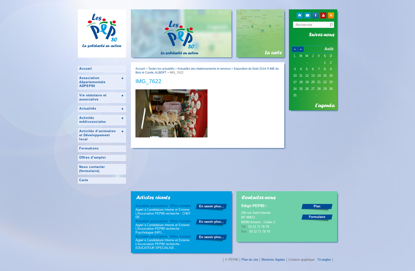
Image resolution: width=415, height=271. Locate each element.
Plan (317, 206)
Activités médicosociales (92, 120)
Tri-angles (324, 259)
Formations (89, 148)
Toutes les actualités (161, 68)
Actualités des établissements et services (204, 68)
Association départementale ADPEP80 (92, 82)
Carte (83, 180)
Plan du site (250, 259)
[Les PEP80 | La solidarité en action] (101, 40)
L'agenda (325, 105)
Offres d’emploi (92, 157)
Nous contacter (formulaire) (92, 169)
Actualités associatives (151, 206)
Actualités (87, 108)
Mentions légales (273, 259)
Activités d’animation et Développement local (97, 135)
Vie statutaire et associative (92, 97)
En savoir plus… (211, 206)
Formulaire (317, 217)
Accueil (85, 68)
